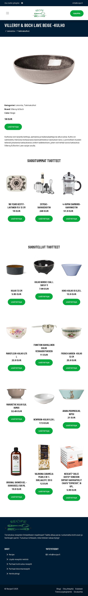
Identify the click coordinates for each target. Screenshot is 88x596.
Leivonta (11, 31)
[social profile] (22, 3)
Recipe (11, 554)
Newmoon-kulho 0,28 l (44, 419)
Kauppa (76, 13)
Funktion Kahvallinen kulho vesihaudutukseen (44, 348)
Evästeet (79, 589)
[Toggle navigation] (7, 13)
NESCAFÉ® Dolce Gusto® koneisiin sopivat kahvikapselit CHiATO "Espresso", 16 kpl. (71, 480)
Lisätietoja (13, 127)
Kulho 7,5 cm (16, 290)
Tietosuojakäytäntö (63, 592)
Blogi (58, 589)
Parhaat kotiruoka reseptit (20, 564)
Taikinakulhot (23, 31)
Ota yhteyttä (68, 589)
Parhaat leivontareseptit (19, 569)
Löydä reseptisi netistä (18, 559)
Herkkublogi (14, 573)
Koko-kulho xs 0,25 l (71, 290)
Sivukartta (78, 592)
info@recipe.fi (78, 3)
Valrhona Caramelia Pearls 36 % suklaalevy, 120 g (44, 476)
